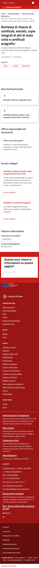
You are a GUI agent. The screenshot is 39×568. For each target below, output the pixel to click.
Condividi (7, 57)
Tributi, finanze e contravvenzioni (14, 387)
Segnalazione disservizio (10, 544)
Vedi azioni (17, 57)
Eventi (5, 407)
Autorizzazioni (7, 360)
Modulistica (5, 16)
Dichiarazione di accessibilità (11, 536)
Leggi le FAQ (6, 540)
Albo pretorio (8, 428)
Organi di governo (9, 307)
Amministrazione (13, 13)
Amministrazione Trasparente (16, 415)
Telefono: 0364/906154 (13, 471)
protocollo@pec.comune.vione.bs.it (17, 489)
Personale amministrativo (11, 320)
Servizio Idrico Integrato (13, 493)
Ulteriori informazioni (8, 566)
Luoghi (5, 404)
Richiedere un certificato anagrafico (17, 202)
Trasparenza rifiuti (11, 440)
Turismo (5, 390)
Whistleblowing (10, 455)
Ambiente (6, 350)
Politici (5, 317)
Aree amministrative (9, 310)
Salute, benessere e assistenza (13, 384)
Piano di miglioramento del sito (11, 553)
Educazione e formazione (11, 370)
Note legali (6, 527)
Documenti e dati (28, 13)
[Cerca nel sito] (35, 7)
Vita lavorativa (7, 394)
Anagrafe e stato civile (10, 354)
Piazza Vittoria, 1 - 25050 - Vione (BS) (20, 468)
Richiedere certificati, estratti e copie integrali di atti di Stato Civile (18, 172)
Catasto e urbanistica (10, 364)
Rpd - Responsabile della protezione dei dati (19, 507)
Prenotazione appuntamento (11, 548)
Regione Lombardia (9, 3)
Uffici (4, 314)
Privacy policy (6, 531)
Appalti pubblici (8, 357)
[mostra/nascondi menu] (4, 7)
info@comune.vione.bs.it (13, 485)
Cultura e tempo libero (10, 367)
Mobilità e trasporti (9, 380)
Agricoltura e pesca (9, 347)
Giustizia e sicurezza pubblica (12, 374)
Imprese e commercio (10, 377)
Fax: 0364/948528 (11, 475)
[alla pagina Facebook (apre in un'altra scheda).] (4, 517)
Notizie (5, 334)
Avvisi (5, 337)
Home (3, 13)
